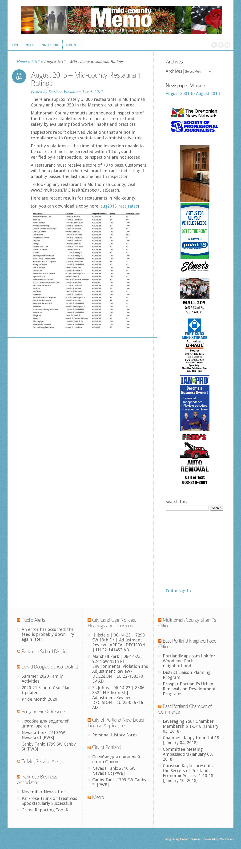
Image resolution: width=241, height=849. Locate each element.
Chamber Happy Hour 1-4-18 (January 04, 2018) (191, 740)
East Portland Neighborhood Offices (187, 643)
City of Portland (106, 747)
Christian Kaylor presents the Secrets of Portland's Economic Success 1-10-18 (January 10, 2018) (188, 773)
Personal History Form (114, 734)
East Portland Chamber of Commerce (185, 709)
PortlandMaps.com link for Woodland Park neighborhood (189, 660)
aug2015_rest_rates (119, 206)
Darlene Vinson (61, 91)
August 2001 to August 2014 (193, 93)
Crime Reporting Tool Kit (46, 809)
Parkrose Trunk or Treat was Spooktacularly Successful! (49, 801)
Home (22, 61)
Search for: (176, 501)
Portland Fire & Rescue (43, 712)
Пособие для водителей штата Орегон (45, 723)
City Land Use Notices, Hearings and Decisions (112, 623)
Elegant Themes (190, 839)
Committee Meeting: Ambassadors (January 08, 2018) (188, 754)
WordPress (226, 839)
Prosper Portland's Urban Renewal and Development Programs (189, 688)
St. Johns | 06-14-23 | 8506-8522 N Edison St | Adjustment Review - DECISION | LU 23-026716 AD (119, 697)
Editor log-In (178, 590)
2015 (35, 61)
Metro (98, 797)
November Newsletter (43, 791)
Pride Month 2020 (39, 699)
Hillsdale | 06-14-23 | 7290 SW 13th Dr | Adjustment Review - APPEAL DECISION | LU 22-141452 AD (118, 642)
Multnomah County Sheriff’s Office (187, 623)
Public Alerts (33, 620)
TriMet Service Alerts (42, 761)
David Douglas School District (49, 667)
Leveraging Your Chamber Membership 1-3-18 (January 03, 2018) (190, 726)
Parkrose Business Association (37, 779)
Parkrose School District (44, 651)
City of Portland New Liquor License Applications (116, 722)
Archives (174, 71)
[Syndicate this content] (18, 620)
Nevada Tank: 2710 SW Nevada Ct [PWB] (43, 735)
